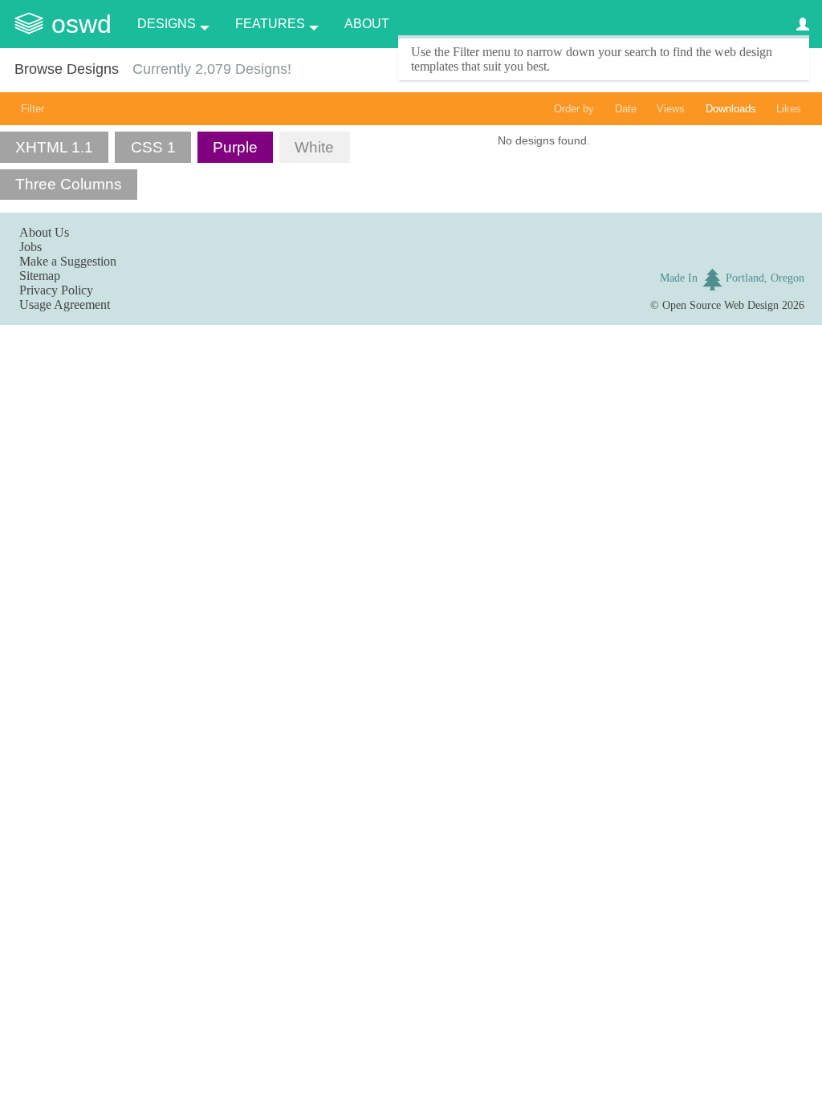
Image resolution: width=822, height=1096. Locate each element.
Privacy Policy (56, 290)
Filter (32, 109)
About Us (44, 232)
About (366, 23)
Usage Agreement (64, 304)
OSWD (81, 24)
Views (671, 109)
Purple (235, 147)
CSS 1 (153, 147)
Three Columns (68, 184)
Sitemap (39, 275)
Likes (788, 109)
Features (270, 23)
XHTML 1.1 (54, 147)
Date (626, 109)
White (314, 147)
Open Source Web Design (720, 304)
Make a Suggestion (67, 261)
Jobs (30, 247)
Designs (166, 23)
